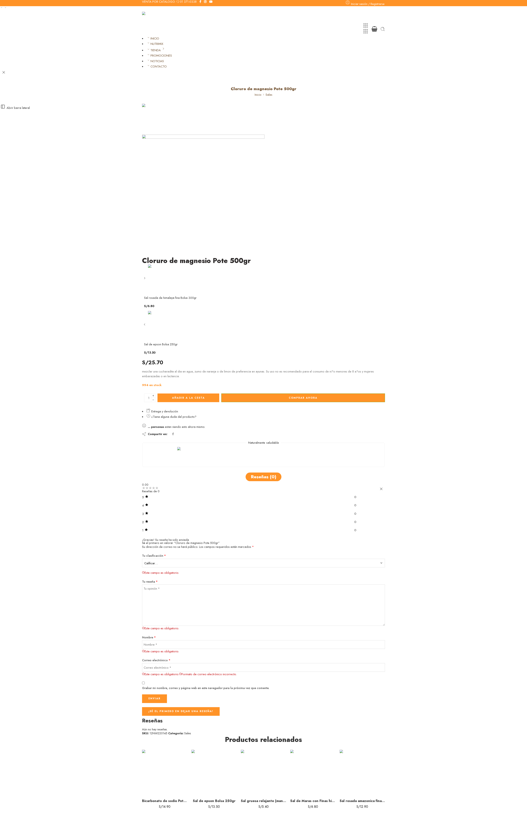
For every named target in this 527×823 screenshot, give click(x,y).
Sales (269, 94)
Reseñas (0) (263, 477)
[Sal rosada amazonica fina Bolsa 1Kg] (362, 772)
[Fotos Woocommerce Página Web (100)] (157, 118)
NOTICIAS (157, 61)
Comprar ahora (303, 398)
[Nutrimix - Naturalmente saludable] (163, 17)
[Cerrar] (3, 72)
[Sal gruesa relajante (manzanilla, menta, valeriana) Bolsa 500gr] (263, 772)
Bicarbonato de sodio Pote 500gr (164, 800)
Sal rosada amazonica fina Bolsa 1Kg (362, 800)
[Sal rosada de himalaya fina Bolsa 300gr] (145, 279)
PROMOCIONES (161, 55)
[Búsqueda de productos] (382, 29)
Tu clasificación (154, 555)
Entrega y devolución (164, 411)
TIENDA (155, 50)
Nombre (149, 637)
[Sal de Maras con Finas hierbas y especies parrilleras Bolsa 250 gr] (313, 772)
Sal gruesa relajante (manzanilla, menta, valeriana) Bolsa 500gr (263, 800)
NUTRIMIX (156, 44)
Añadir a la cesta (188, 398)
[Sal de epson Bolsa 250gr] (145, 326)
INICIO (154, 38)
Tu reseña (150, 581)
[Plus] (153, 395)
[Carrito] (374, 29)
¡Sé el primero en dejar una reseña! (180, 711)
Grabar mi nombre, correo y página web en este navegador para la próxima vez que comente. (205, 688)
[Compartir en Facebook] (173, 433)
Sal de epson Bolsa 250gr (214, 800)
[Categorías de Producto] (365, 25)
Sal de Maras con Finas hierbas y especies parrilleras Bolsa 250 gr (313, 800)
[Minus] (153, 400)
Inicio (258, 94)
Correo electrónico (156, 660)
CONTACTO (158, 66)
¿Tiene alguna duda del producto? (173, 416)
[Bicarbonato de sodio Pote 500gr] (164, 772)
